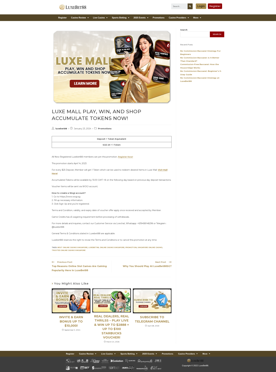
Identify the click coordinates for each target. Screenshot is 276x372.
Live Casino (99, 17)
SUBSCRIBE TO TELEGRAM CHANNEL (152, 319)
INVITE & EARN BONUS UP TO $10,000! (71, 321)
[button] (201, 6)
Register (62, 17)
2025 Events (140, 17)
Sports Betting (119, 17)
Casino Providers (177, 17)
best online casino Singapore (72, 247)
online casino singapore (112, 247)
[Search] (190, 6)
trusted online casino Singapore (69, 250)
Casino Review (78, 17)
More (195, 17)
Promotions (158, 17)
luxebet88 (61, 128)
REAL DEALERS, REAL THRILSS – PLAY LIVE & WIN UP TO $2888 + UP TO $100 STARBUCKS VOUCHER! (111, 326)
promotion (131, 247)
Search (183, 30)
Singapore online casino (150, 247)
